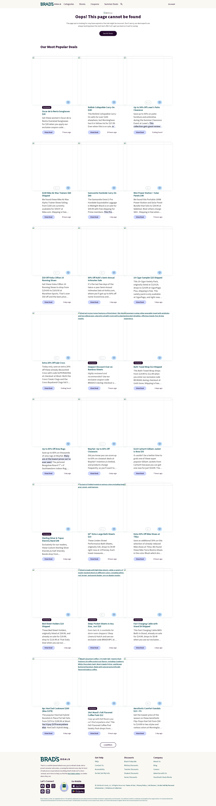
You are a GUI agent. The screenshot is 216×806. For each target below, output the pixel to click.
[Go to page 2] (148, 102)
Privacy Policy (142, 785)
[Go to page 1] (146, 102)
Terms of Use (130, 785)
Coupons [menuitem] (95, 4)
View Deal (48, 132)
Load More (108, 745)
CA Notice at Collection (113, 788)
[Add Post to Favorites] (159, 102)
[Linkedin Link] (48, 791)
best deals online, (74, 774)
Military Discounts (131, 765)
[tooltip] (68, 102)
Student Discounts (131, 773)
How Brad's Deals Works (162, 777)
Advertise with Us (160, 773)
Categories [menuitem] (69, 4)
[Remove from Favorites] (68, 102)
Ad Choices (152, 785)
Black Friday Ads (130, 761)
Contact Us (99, 765)
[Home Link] (51, 4)
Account (171, 4)
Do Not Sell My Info (102, 773)
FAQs (97, 761)
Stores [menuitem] (82, 4)
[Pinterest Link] (42, 791)
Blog (155, 765)
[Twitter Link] (48, 786)
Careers (156, 769)
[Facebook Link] (42, 786)
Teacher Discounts (131, 769)
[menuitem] (111, 4)
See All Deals (108, 33)
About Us (157, 761)
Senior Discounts (130, 777)
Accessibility (100, 769)
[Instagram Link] (53, 786)
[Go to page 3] (149, 102)
